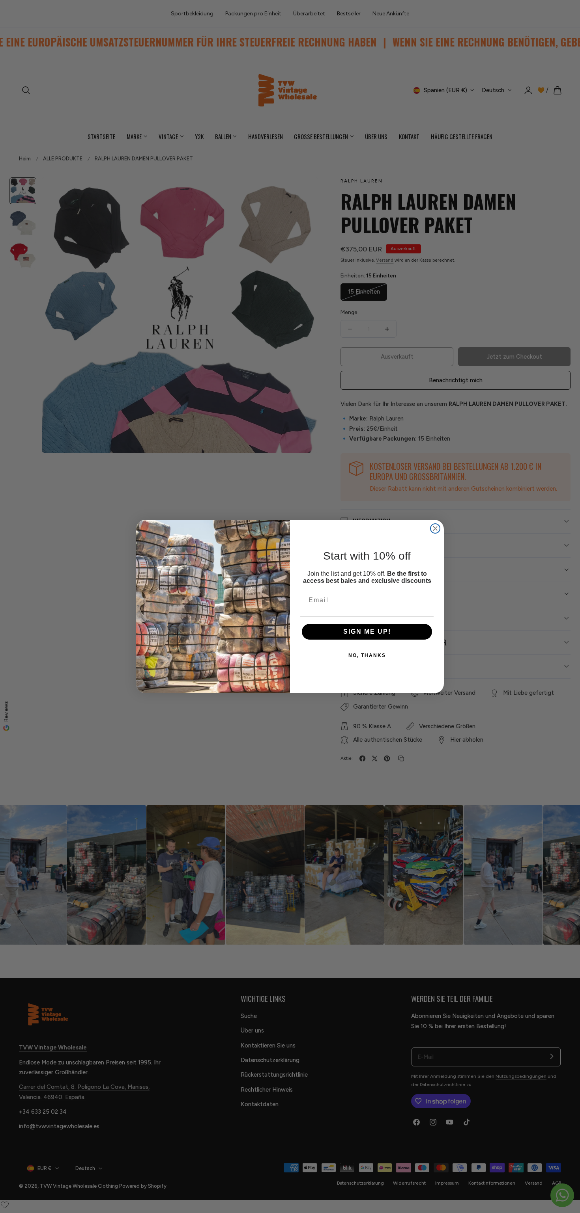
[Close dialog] (435, 528)
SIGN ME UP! (367, 631)
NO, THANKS (367, 655)
